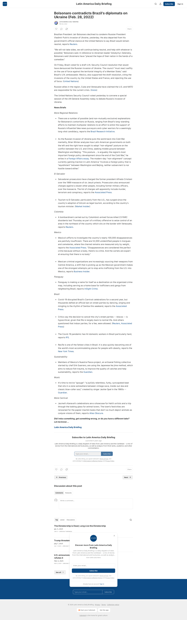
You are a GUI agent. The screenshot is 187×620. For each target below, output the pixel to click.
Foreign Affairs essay (79, 158)
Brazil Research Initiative (103, 131)
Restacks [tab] (68, 493)
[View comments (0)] (61, 29)
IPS (67, 337)
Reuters (73, 44)
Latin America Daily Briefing (69, 22)
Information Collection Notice (92, 578)
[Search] (155, 4)
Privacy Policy (110, 578)
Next (126, 477)
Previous (62, 477)
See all (58, 572)
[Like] (56, 29)
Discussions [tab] (71, 520)
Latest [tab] (62, 520)
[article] (93, 530)
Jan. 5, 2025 (58, 529)
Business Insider (81, 271)
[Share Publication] (160, 4)
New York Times (66, 351)
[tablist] (63, 493)
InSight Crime (91, 289)
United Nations (71, 81)
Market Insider (82, 206)
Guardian (87, 372)
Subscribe (169, 4)
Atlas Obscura (96, 413)
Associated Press (103, 192)
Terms (103, 605)
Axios (94, 90)
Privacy (97, 605)
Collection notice (113, 605)
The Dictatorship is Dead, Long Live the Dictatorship (80, 526)
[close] (114, 535)
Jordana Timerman (65, 531)
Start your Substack (87, 610)
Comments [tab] (59, 493)
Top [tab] (56, 520)
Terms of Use (104, 576)
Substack (83, 615)
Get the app (104, 610)
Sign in (180, 4)
